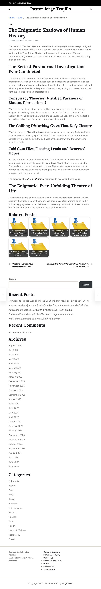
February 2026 (16, 372)
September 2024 (17, 448)
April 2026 (14, 363)
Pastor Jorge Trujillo (50, 9)
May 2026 (14, 359)
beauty (12, 485)
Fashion (12, 512)
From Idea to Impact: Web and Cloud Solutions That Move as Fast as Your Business (50, 301)
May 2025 (14, 412)
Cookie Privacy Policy (52, 561)
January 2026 (15, 377)
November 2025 (17, 385)
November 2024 (17, 439)
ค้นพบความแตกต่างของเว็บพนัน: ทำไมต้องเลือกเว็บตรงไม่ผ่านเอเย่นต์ (40, 310)
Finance (12, 517)
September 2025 (17, 394)
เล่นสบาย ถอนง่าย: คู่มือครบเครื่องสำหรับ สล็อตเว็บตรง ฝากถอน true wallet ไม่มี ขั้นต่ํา (49, 305)
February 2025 (16, 426)
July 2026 (14, 350)
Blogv (11, 499)
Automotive (14, 481)
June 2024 (14, 462)
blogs (11, 494)
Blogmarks (67, 583)
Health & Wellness (17, 530)
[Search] (91, 9)
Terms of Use (49, 569)
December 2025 (17, 381)
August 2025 (15, 399)
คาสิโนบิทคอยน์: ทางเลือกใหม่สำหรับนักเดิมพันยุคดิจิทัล (34, 319)
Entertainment (16, 508)
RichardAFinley (17, 41)
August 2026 (15, 345)
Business (13, 503)
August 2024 (15, 453)
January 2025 (15, 430)
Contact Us (48, 558)
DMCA (46, 564)
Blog (10, 25)
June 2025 (14, 408)
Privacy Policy (49, 566)
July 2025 (14, 403)
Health (12, 525)
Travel (12, 539)
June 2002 (14, 466)
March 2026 (15, 368)
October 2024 (16, 444)
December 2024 (17, 435)
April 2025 (14, 417)
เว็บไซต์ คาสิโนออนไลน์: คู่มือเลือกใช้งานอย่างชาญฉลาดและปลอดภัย (41, 314)
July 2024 (14, 457)
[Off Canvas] (10, 9)
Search (12, 279)
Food (11, 521)
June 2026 (14, 354)
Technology (14, 535)
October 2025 (16, 390)
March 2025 (15, 421)
